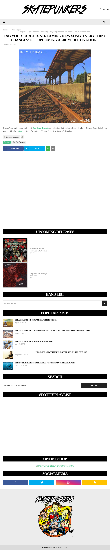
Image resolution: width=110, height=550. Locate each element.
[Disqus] (55, 190)
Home (5, 30)
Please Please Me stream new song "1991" (34, 341)
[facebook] (100, 9)
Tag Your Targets (15, 30)
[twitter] (103, 9)
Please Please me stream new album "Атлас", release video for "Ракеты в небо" (52, 331)
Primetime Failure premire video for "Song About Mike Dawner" (45, 363)
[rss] (94, 482)
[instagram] (108, 9)
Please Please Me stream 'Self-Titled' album (36, 320)
